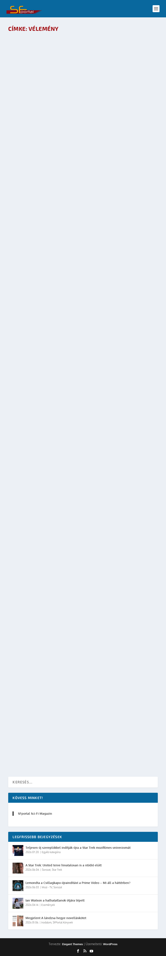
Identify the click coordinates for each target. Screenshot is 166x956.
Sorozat (46, 869)
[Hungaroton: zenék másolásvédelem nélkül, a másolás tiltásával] (76, 417)
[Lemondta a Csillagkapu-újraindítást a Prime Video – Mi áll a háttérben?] (18, 885)
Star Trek (57, 869)
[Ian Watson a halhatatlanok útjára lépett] (18, 903)
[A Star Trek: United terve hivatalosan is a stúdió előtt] (18, 868)
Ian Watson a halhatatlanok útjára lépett (55, 900)
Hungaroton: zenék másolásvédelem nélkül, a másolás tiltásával (76, 465)
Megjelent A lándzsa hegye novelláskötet (56, 918)
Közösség (49, 511)
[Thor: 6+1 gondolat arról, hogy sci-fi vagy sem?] (76, 198)
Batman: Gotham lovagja (36, 621)
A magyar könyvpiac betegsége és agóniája (53, 739)
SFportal (30, 131)
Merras (29, 251)
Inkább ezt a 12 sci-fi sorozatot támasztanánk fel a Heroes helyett (77, 124)
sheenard (98, 628)
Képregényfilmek (60, 251)
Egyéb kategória (51, 852)
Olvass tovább (28, 143)
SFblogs (67, 550)
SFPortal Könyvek (63, 922)
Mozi (74, 251)
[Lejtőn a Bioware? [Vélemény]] (76, 308)
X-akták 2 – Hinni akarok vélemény (45, 699)
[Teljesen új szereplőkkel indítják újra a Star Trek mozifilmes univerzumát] (18, 850)
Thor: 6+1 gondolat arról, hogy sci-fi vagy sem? (58, 245)
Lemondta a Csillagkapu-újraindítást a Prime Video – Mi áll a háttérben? (78, 883)
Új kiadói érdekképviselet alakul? (113, 621)
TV (55, 131)
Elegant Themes (72, 944)
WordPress (110, 944)
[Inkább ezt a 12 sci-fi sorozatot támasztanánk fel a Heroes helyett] (77, 76)
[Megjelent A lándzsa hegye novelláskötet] (18, 920)
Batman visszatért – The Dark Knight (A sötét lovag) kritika (70, 660)
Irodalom (57, 550)
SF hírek (54, 471)
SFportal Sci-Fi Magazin (35, 813)
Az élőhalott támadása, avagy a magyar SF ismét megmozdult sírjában (80, 504)
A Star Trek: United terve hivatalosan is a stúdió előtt (64, 865)
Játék (54, 351)
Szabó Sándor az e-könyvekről (42, 543)
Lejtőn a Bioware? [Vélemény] (41, 344)
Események (48, 905)
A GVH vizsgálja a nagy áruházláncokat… (51, 582)
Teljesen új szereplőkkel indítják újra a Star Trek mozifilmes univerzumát (78, 847)
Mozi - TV (58, 628)
